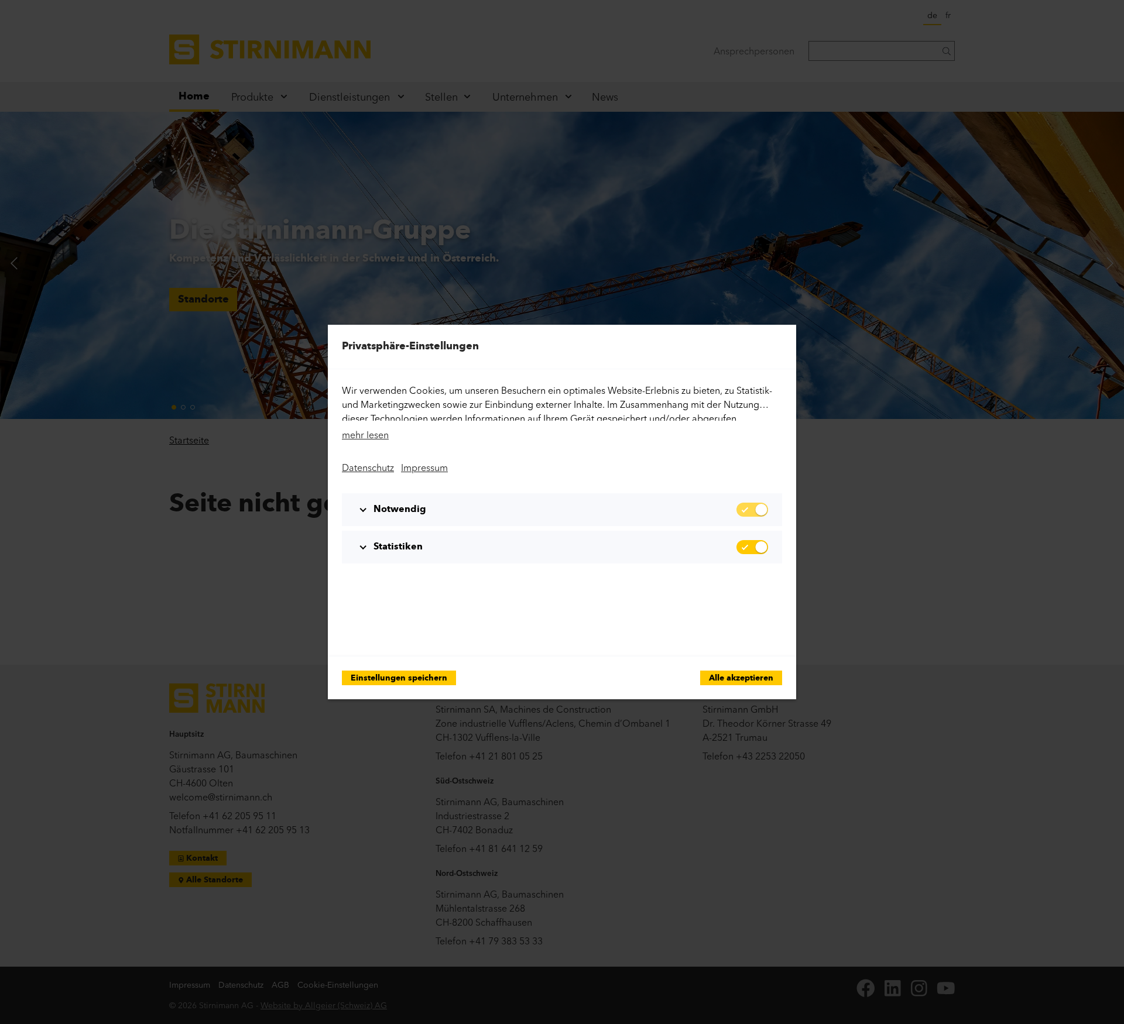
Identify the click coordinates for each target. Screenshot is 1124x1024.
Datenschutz (368, 467)
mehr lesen (365, 435)
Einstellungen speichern (399, 678)
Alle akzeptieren (741, 678)
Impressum (424, 467)
